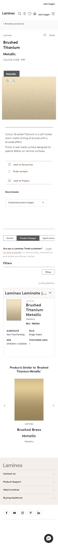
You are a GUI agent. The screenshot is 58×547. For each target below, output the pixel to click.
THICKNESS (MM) (38, 340)
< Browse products (13, 24)
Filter (48, 272)
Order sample (19, 171)
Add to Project (20, 180)
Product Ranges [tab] (28, 238)
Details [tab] (10, 238)
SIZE (9, 340)
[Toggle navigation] (53, 14)
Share (51, 35)
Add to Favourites (22, 164)
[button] (48, 538)
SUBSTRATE (13, 330)
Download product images (21, 203)
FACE (31, 330)
